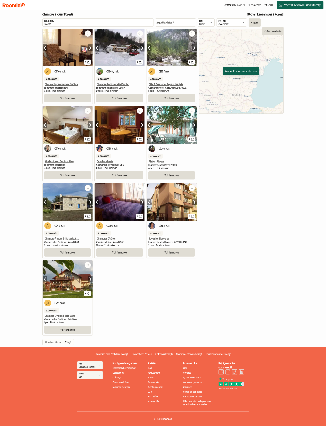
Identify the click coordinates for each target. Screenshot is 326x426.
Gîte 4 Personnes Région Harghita (166, 84)
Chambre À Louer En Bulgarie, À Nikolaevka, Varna (70, 238)
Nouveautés (153, 401)
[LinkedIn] (241, 372)
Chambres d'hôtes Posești (189, 354)
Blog (150, 368)
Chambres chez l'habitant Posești (111, 354)
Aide (185, 368)
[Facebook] (221, 372)
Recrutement (154, 373)
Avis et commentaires (192, 396)
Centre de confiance (192, 392)
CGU (150, 392)
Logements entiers (121, 387)
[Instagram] (227, 372)
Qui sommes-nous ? (192, 377)
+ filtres (254, 22)
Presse (150, 377)
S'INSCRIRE (269, 5)
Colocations (118, 373)
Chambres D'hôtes (106, 238)
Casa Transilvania (105, 161)
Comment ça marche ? (193, 382)
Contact (187, 373)
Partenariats (153, 382)
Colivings (117, 377)
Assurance (187, 387)
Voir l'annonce (67, 98)
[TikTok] (234, 372)
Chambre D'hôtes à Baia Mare (60, 315)
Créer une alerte (273, 31)
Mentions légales (155, 387)
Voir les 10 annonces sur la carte (241, 71)
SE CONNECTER (255, 5)
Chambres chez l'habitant (124, 368)
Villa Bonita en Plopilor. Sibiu (59, 161)
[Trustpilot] (231, 388)
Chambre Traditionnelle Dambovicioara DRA (119, 84)
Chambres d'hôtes (121, 382)
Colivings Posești (164, 354)
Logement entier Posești (218, 354)
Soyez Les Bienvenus (159, 238)
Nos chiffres (153, 396)
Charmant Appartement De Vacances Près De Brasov (71, 84)
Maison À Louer (156, 161)
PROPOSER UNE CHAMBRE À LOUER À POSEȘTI (302, 5)
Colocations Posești (142, 354)
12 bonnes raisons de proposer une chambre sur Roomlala (197, 403)
